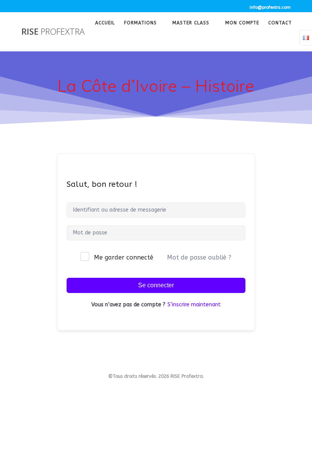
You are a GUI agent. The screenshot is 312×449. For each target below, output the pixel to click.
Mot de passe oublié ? (199, 257)
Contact (280, 23)
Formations (140, 23)
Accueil (105, 23)
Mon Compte (242, 23)
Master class (190, 23)
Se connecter (156, 285)
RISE (52, 31)
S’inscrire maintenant (194, 304)
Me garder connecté (123, 257)
